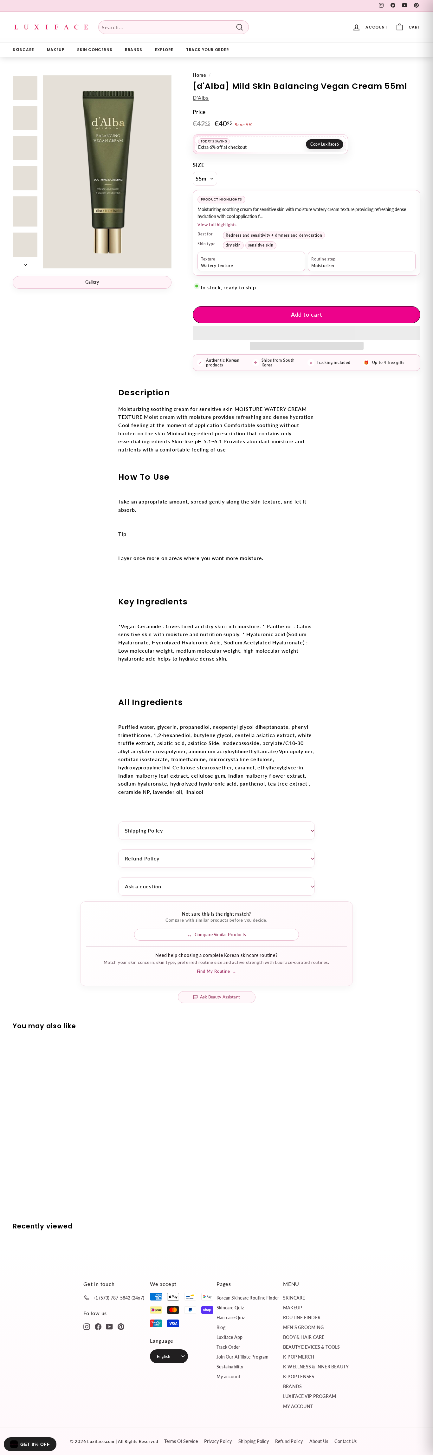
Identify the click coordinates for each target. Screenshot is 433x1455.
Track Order (228, 1347)
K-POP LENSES (298, 1376)
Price (199, 112)
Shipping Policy (144, 830)
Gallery (92, 282)
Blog (221, 1327)
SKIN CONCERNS (94, 49)
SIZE (198, 164)
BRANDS (133, 49)
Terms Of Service (180, 1441)
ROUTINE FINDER (301, 1317)
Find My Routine (216, 971)
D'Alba (201, 98)
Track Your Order (207, 49)
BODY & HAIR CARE (303, 1337)
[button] (306, 333)
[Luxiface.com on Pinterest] (121, 1326)
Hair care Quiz (231, 1317)
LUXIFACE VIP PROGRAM (309, 1396)
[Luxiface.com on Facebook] (98, 1326)
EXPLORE (164, 49)
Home (199, 75)
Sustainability (230, 1366)
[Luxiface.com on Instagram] (86, 1326)
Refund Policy (142, 858)
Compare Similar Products (220, 934)
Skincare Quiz (230, 1307)
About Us (318, 1441)
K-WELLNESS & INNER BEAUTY (316, 1366)
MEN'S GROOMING (303, 1327)
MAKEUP (56, 49)
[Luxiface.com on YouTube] (109, 1326)
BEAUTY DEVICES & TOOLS (311, 1347)
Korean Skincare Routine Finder (248, 1297)
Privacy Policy (218, 1441)
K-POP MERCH (298, 1357)
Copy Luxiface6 (324, 144)
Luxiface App (230, 1337)
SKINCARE (23, 49)
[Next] (25, 262)
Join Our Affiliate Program (242, 1357)
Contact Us (345, 1441)
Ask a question (143, 886)
